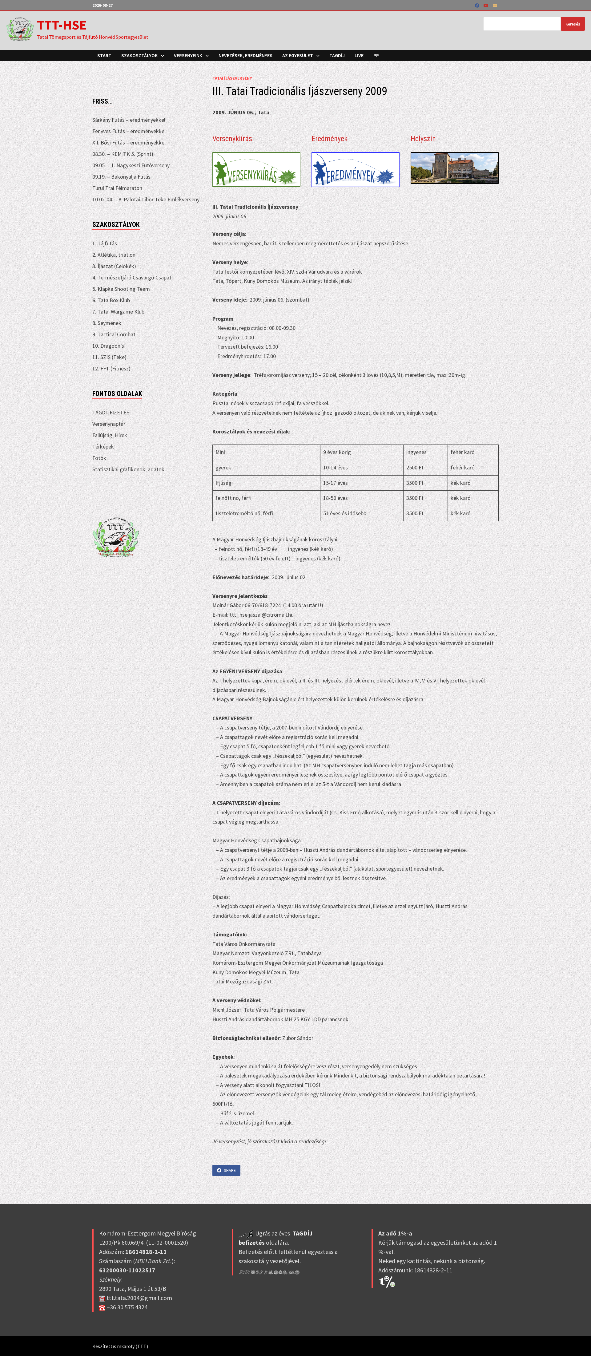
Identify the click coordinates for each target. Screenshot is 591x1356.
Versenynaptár (108, 423)
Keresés (572, 24)
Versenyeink (188, 55)
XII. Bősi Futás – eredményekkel (129, 142)
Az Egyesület (297, 55)
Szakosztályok (139, 55)
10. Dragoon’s (108, 345)
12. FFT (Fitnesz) (111, 368)
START (104, 55)
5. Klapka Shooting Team (121, 288)
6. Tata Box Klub (111, 300)
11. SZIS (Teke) (109, 357)
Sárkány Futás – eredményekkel (128, 119)
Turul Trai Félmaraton (117, 188)
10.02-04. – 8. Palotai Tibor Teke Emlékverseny (145, 199)
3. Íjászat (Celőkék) (114, 266)
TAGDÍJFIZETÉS (110, 412)
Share (230, 1170)
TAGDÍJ (337, 55)
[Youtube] (486, 5)
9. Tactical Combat (113, 334)
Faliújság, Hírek (109, 435)
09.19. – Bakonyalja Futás (121, 176)
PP (376, 55)
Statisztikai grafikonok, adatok (128, 469)
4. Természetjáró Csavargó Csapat (131, 277)
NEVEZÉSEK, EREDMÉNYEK (245, 55)
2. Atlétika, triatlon (113, 254)
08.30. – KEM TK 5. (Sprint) (122, 153)
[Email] (495, 5)
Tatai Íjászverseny (232, 78)
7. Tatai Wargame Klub (118, 311)
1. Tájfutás (104, 243)
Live (359, 55)
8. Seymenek (106, 322)
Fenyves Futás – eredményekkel (129, 131)
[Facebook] (477, 5)
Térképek (103, 446)
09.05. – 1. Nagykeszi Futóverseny (131, 165)
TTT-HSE (62, 24)
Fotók (99, 457)
